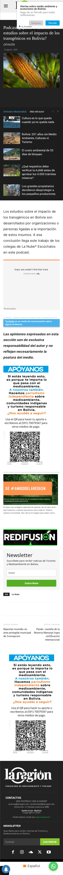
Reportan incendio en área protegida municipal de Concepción (17, 633)
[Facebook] (21, 99)
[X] (29, 99)
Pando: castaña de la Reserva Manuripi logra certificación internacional (47, 634)
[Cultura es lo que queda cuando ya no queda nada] (11, 122)
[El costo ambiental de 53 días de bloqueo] (11, 154)
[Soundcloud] (30, 852)
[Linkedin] (44, 99)
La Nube (10, 321)
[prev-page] (53, 111)
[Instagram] (22, 852)
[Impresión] (52, 99)
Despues (36, 23)
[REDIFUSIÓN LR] (31, 537)
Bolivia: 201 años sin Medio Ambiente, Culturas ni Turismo (39, 138)
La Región (7, 317)
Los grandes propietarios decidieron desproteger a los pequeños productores (38, 190)
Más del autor (37, 111)
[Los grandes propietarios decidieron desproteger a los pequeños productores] (11, 190)
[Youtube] (48, 852)
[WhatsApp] (36, 99)
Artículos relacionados (15, 111)
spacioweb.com (43, 817)
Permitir (53, 23)
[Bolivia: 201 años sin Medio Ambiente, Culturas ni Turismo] (11, 138)
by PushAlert (27, 26)
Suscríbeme (50, 842)
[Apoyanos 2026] (31, 753)
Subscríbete (31, 583)
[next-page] (58, 111)
